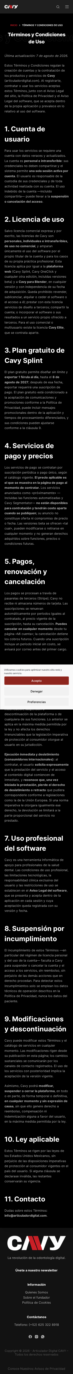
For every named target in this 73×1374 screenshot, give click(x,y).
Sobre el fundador (36, 1297)
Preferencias (36, 702)
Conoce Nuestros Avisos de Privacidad (36, 1369)
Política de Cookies (36, 1302)
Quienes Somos (36, 1292)
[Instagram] (36, 1336)
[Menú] (67, 6)
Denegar (37, 691)
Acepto (36, 680)
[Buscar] (57, 6)
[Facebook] (30, 1336)
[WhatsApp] (42, 1336)
